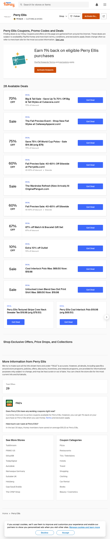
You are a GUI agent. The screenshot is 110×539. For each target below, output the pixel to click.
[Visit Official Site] (104, 16)
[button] (105, 4)
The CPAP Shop (13, 492)
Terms (49, 418)
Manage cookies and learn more (84, 527)
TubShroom (11, 445)
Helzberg (10, 481)
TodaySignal (11, 461)
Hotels (63, 461)
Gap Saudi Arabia (14, 486)
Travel (62, 466)
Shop (61, 16)
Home (5, 513)
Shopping (64, 471)
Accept (65, 533)
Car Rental (64, 481)
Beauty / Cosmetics (69, 492)
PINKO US (10, 450)
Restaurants (65, 450)
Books (62, 486)
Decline (44, 533)
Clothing (63, 476)
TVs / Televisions (67, 455)
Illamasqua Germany (15, 471)
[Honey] (9, 4)
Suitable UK (11, 476)
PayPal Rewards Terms (44, 62)
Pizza (62, 445)
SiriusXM (10, 455)
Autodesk (10, 466)
